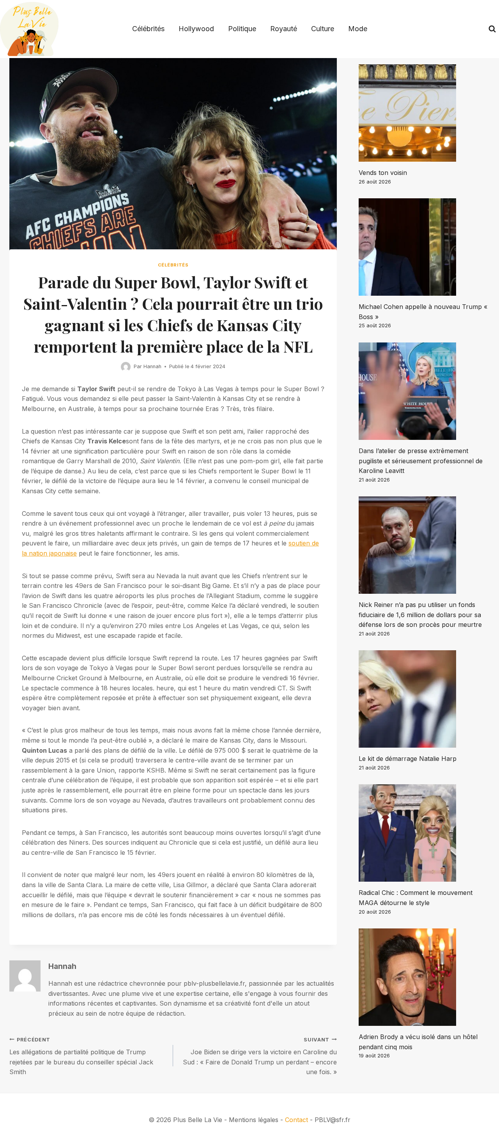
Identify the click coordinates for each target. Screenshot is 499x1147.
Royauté (283, 29)
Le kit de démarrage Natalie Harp (408, 758)
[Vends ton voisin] (424, 113)
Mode (357, 29)
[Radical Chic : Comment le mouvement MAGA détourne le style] (424, 833)
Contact (296, 1120)
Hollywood (196, 29)
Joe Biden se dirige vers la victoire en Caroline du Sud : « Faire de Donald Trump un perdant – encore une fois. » (260, 1056)
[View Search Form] (492, 29)
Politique (242, 29)
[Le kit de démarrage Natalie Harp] (424, 699)
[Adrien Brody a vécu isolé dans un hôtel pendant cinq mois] (424, 977)
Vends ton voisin (383, 172)
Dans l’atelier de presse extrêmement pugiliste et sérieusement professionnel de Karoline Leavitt (421, 461)
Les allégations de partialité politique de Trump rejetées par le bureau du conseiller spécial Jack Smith (81, 1056)
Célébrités (148, 29)
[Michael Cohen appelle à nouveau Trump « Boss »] (424, 247)
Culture (322, 29)
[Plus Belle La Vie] (29, 29)
